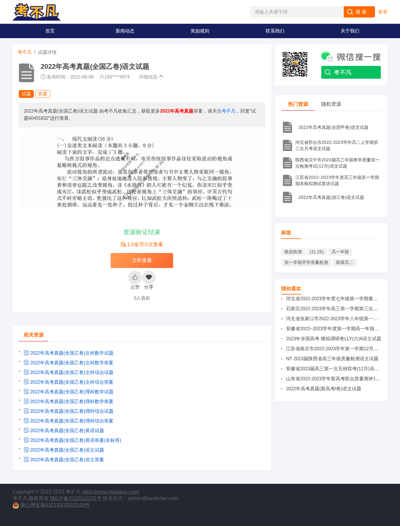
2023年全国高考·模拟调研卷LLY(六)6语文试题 (333, 338)
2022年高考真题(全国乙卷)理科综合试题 (71, 411)
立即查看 (142, 260)
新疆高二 (344, 262)
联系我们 (275, 30)
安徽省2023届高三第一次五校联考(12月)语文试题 (337, 368)
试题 (26, 93)
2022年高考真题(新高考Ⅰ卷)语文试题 (323, 388)
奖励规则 (200, 30)
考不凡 (25, 52)
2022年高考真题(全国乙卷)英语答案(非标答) (75, 440)
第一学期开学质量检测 (306, 262)
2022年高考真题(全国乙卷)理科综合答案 (71, 420)
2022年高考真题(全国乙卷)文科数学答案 (71, 362)
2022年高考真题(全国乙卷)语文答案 (66, 459)
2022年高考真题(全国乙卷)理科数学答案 (71, 401)
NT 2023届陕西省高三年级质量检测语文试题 (332, 358)
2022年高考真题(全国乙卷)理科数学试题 (71, 391)
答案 (43, 93)
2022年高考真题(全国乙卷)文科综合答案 (71, 382)
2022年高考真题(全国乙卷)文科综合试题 (71, 372)
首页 (50, 30)
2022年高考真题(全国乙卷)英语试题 (66, 430)
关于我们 (350, 30)
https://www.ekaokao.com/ (110, 491)
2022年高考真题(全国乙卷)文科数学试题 (71, 353)
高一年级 (340, 251)
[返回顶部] (394, 467)
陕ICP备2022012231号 (76, 498)
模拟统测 (293, 251)
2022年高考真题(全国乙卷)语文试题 (66, 450)
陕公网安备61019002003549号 (55, 505)
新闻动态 (125, 30)
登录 (383, 11)
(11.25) (317, 251)
